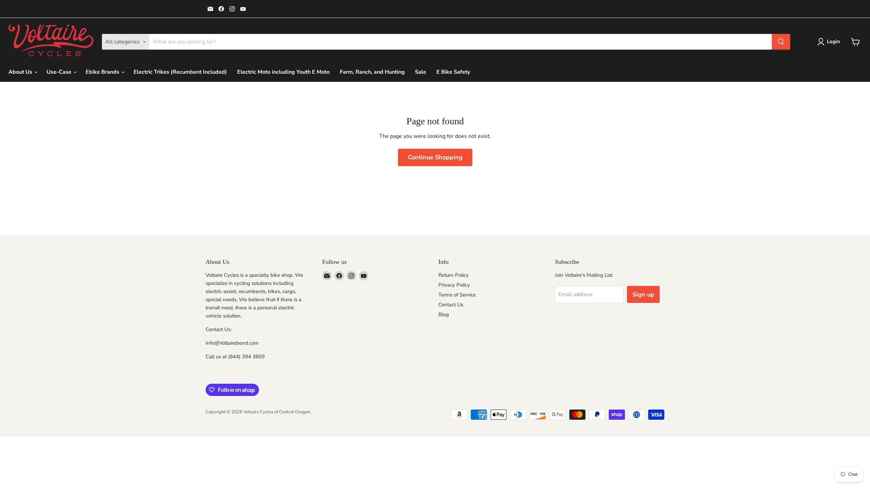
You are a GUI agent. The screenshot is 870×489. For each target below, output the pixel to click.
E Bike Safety (453, 72)
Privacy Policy (454, 285)
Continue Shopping (435, 157)
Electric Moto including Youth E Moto (283, 72)
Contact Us (450, 304)
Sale (420, 72)
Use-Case (60, 72)
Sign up (643, 294)
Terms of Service (457, 294)
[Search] (781, 42)
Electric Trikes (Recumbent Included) (180, 72)
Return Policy (453, 275)
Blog (443, 314)
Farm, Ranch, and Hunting (372, 72)
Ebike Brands (103, 72)
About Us (21, 72)
